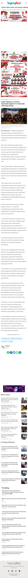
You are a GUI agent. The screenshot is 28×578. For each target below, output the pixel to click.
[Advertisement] (14, 37)
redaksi (7, 346)
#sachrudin (4, 341)
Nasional (8, 7)
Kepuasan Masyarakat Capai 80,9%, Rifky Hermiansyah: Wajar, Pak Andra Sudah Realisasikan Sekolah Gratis (14, 526)
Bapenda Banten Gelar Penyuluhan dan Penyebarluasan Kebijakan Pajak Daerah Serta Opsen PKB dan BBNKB (13, 492)
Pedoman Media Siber (20, 566)
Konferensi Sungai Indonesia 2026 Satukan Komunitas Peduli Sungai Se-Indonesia (10, 448)
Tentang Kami (9, 566)
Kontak (14, 566)
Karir (16, 567)
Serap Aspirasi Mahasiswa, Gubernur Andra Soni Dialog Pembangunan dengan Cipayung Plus (13, 546)
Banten (12, 7)
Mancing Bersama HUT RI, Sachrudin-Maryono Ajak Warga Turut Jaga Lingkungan (14, 505)
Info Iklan (12, 567)
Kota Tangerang (19, 7)
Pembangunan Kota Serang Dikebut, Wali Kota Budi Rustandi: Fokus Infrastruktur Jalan (14, 512)
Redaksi (4, 566)
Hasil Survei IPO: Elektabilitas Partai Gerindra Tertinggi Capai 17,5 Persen (10, 455)
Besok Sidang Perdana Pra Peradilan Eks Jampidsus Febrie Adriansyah (11, 479)
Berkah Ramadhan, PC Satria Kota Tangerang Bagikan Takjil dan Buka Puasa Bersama (12, 552)
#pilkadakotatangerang (16, 338)
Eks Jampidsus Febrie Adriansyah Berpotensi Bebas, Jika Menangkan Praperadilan (9, 464)
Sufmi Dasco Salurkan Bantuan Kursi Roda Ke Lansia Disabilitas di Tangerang (10, 471)
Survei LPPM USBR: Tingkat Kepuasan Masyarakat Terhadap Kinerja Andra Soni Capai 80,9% (13, 533)
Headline (11, 341)
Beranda (4, 7)
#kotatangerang (5, 338)
